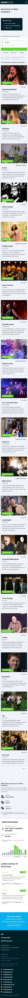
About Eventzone (6, 941)
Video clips (14, 52)
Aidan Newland (16, 883)
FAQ (2, 934)
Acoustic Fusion (17, 902)
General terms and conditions (10, 947)
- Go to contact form (7, 966)
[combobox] (15, 45)
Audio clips (5, 52)
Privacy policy (5, 949)
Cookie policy (5, 945)
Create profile (14, 925)
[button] (14, 38)
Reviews (22, 52)
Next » (24, 769)
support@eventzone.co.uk (9, 964)
